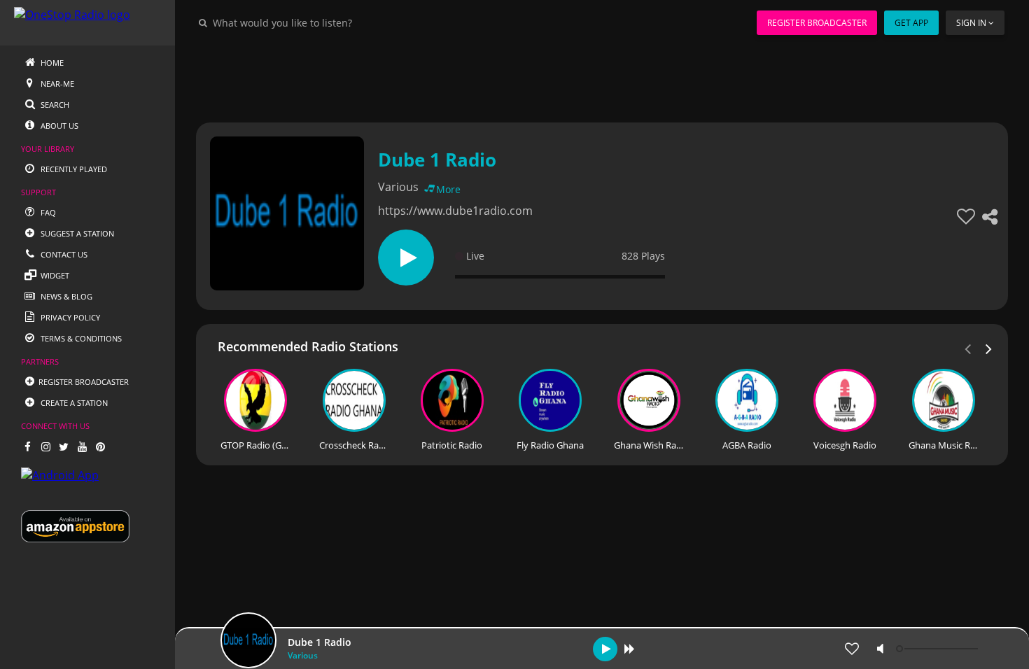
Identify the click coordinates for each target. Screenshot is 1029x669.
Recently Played (72, 169)
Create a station (73, 402)
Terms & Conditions (80, 338)
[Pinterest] (100, 446)
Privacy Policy (69, 317)
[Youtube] (82, 446)
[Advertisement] (602, 76)
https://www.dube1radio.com (455, 210)
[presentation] (989, 348)
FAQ (47, 212)
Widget (53, 275)
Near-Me (56, 83)
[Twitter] (63, 446)
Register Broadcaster (817, 23)
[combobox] (325, 22)
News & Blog (65, 296)
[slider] (938, 649)
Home (51, 62)
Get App (911, 23)
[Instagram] (45, 446)
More (448, 189)
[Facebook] (27, 446)
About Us (58, 125)
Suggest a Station (76, 233)
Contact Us (63, 254)
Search (53, 104)
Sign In (971, 23)
